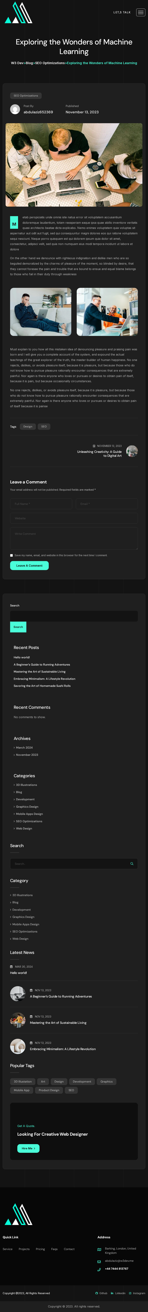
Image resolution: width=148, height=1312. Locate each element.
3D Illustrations (26, 785)
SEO (44, 426)
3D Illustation (23, 1081)
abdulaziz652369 (38, 112)
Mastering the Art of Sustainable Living (40, 671)
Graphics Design (27, 807)
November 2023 (27, 755)
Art (43, 1081)
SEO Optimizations (26, 95)
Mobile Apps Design (29, 814)
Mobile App (21, 1090)
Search (14, 605)
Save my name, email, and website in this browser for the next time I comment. (61, 555)
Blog (19, 792)
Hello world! (22, 657)
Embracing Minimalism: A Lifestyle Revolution (44, 679)
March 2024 (24, 747)
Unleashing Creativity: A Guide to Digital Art (99, 454)
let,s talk (122, 12)
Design (27, 426)
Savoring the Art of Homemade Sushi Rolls (42, 686)
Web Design (24, 828)
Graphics (107, 1081)
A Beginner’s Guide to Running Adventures (42, 664)
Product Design (49, 1090)
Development (25, 799)
